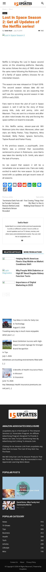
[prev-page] (4, 294)
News (11, 9)
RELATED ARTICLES (12, 252)
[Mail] (23, 240)
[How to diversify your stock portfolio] (8, 493)
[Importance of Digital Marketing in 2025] (8, 285)
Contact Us (14, 562)
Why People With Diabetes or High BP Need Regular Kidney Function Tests (30, 273)
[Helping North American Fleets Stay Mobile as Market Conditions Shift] (8, 261)
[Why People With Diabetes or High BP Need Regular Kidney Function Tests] (8, 273)
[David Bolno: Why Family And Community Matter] (8, 505)
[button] (4, 3)
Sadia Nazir (8, 31)
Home (4, 9)
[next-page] (7, 294)
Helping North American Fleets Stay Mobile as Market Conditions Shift (30, 261)
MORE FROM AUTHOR (33, 252)
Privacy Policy (31, 562)
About (22, 562)
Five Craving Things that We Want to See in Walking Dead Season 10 (34, 203)
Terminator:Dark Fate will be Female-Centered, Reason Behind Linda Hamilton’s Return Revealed (12, 205)
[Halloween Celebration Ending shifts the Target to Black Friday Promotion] (23, 488)
